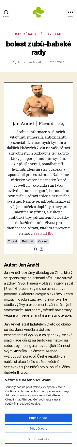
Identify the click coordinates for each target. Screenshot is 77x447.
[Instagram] (41, 249)
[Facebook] (35, 249)
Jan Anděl (34, 62)
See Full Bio (43, 233)
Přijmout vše (38, 417)
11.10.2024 (57, 62)
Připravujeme (50, 34)
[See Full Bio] (55, 233)
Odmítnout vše (38, 439)
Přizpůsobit (38, 428)
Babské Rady (26, 34)
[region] (38, 410)
